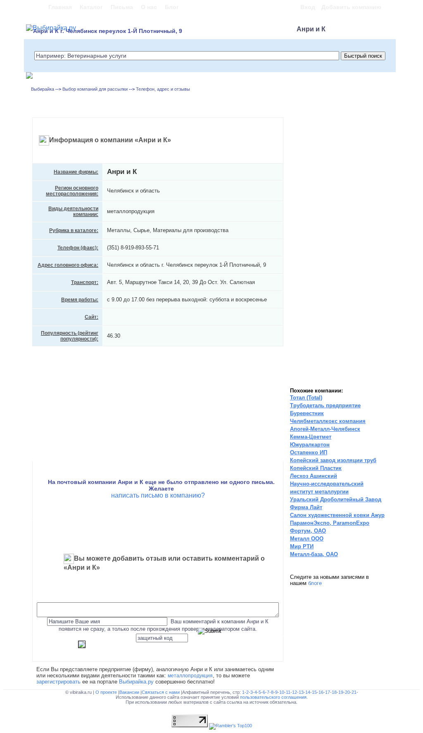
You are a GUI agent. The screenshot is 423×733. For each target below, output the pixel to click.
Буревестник (307, 413)
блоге (315, 583)
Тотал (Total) (306, 398)
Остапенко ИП (308, 452)
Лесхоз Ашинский (313, 476)
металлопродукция (190, 675)
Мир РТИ (302, 546)
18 (334, 692)
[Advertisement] (321, 251)
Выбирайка (42, 89)
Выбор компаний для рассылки (95, 89)
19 (340, 692)
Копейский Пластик (316, 468)
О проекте (106, 692)
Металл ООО (306, 539)
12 (294, 692)
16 (320, 692)
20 (347, 692)
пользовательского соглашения (273, 697)
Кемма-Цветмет (310, 437)
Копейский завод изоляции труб (333, 460)
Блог (172, 7)
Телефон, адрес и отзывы (163, 89)
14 (307, 692)
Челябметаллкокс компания (328, 421)
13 (301, 692)
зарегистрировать (58, 682)
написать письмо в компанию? (158, 495)
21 (354, 692)
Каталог (91, 7)
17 (327, 692)
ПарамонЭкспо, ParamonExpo (329, 523)
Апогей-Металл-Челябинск (325, 429)
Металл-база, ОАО (314, 554)
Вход (307, 7)
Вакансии (129, 692)
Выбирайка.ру (136, 682)
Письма (122, 7)
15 (314, 692)
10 (281, 692)
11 (288, 692)
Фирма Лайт (306, 507)
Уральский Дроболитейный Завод (335, 499)
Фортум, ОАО (308, 531)
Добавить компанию (351, 7)
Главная (60, 7)
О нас (149, 7)
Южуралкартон (310, 445)
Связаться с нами (161, 692)
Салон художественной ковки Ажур (337, 515)
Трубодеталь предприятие (325, 405)
